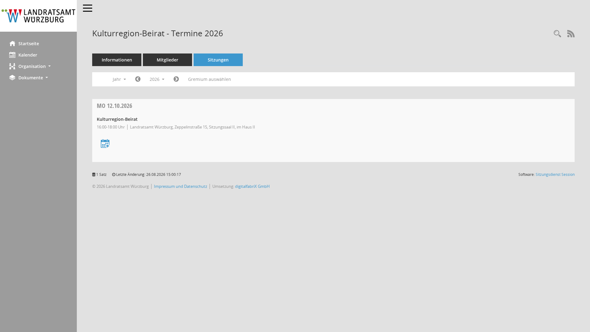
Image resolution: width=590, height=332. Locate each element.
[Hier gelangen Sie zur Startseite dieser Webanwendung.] (38, 15)
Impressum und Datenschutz (180, 186)
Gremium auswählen (209, 79)
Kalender (27, 55)
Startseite (28, 43)
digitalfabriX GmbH (252, 186)
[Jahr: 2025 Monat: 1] (138, 79)
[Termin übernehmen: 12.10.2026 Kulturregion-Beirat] (105, 144)
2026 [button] (155, 79)
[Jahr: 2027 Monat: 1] (176, 79)
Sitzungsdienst (555, 174)
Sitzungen (218, 60)
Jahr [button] (117, 79)
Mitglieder (167, 60)
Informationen (117, 60)
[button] (38, 66)
